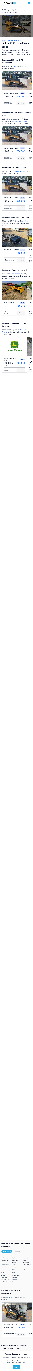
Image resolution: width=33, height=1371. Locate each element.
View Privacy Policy (20, 1362)
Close (16, 1367)
